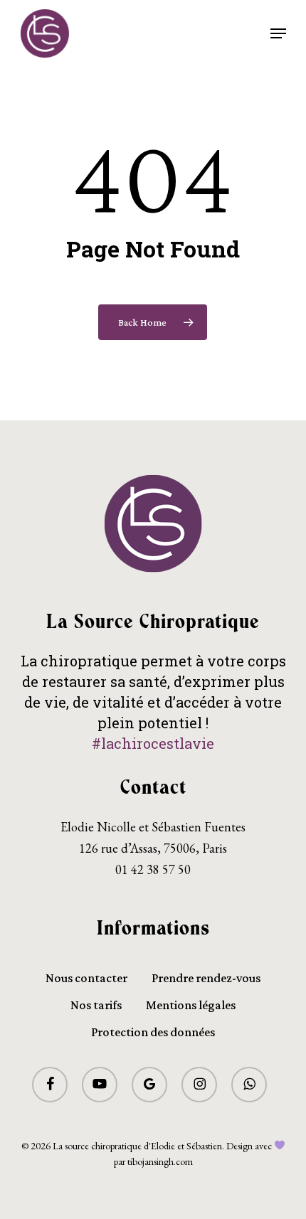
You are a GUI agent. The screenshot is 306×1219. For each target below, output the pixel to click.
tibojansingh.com (160, 1161)
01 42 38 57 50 (153, 869)
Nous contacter (86, 978)
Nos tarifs (96, 1005)
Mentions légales (191, 1005)
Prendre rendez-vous (206, 978)
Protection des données (153, 1032)
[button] (278, 33)
